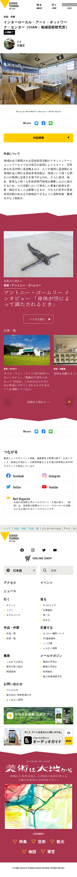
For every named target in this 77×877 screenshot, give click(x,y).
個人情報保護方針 (52, 676)
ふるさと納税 (50, 648)
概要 (7, 655)
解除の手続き (50, 666)
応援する (46, 627)
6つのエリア (49, 605)
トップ (7, 528)
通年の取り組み (14, 666)
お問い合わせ (13, 684)
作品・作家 (9, 16)
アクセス (10, 582)
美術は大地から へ (38, 402)
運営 (51, 852)
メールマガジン (51, 655)
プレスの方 (12, 690)
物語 (32, 852)
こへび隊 (48, 643)
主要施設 (48, 610)
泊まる (46, 620)
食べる (46, 615)
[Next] (69, 401)
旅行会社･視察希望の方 (18, 695)
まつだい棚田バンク (53, 633)
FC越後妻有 (49, 638)
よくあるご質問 (14, 699)
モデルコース (13, 615)
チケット (11, 605)
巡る (43, 599)
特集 (23, 842)
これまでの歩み (14, 661)
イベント (46, 582)
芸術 (42, 842)
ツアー (9, 610)
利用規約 (48, 671)
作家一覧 (11, 638)
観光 (60, 842)
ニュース (10, 591)
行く (7, 599)
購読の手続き (50, 661)
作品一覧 (34, 528)
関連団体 (11, 671)
